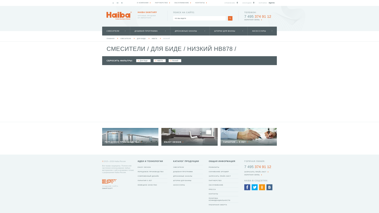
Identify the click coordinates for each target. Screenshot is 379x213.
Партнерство (215, 180)
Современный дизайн (148, 176)
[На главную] (113, 2)
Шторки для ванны (224, 31)
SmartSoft (107, 188)
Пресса (212, 189)
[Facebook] (247, 187)
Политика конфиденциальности (219, 199)
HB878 (154, 38)
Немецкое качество (147, 185)
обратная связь (252, 20)
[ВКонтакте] (269, 187)
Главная (110, 38)
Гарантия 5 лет (145, 180)
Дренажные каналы (186, 31)
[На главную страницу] (119, 16)
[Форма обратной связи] (117, 2)
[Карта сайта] (122, 2)
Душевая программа (146, 31)
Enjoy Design (144, 167)
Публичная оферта (218, 205)
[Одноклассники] (262, 187)
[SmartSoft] (109, 180)
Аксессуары (259, 31)
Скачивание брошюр (219, 171)
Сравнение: (230, 3)
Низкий (166, 38)
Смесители (113, 31)
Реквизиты (214, 167)
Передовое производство (151, 171)
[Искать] (230, 18)
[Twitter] (255, 187)
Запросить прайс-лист (220, 176)
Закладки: (247, 3)
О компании (142, 3)
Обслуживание (216, 185)
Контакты (213, 194)
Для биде (141, 38)
